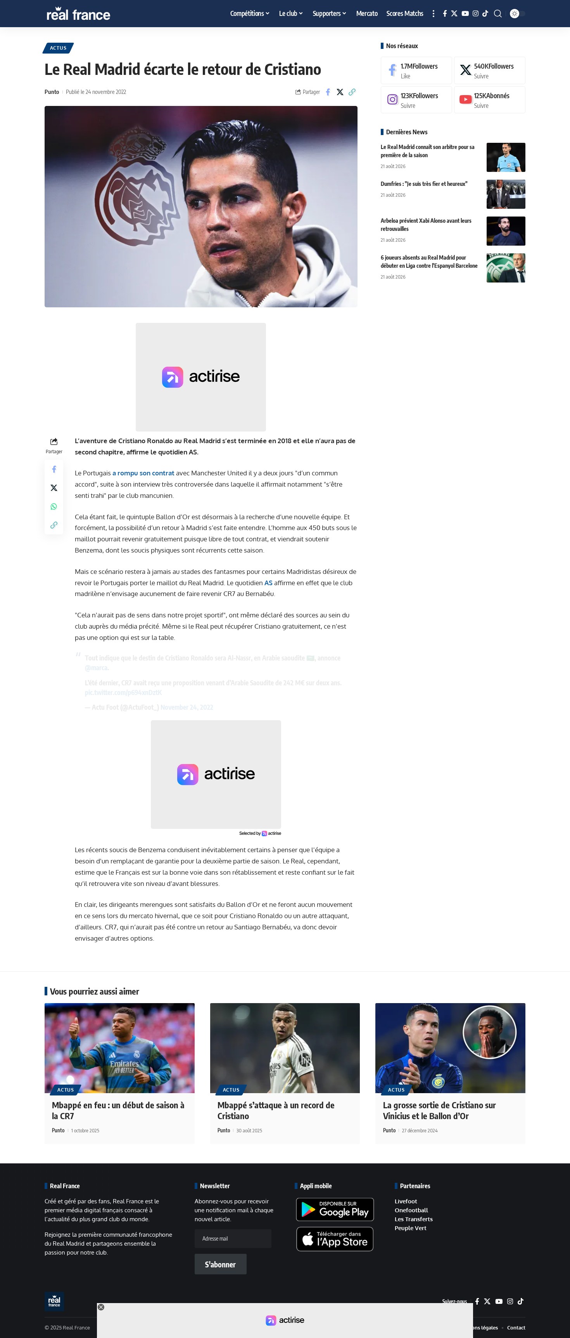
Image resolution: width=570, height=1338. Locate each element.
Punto (52, 91)
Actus (58, 48)
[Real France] (95, 13)
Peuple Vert (411, 1228)
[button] (433, 13)
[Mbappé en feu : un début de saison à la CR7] (120, 1048)
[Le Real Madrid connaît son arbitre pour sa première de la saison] (506, 157)
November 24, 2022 (187, 707)
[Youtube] (489, 100)
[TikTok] (485, 13)
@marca (96, 667)
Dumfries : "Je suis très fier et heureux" (424, 183)
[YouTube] (465, 13)
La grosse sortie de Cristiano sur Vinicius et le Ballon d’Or (439, 1110)
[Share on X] (340, 92)
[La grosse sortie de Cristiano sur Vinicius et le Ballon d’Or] (450, 1048)
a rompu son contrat (143, 473)
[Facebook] (445, 13)
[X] (454, 13)
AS (268, 583)
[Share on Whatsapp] (54, 506)
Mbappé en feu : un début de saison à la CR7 (118, 1110)
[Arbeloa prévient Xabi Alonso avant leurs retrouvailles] (506, 231)
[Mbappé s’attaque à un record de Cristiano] (285, 1048)
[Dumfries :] (506, 194)
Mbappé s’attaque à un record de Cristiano (276, 1110)
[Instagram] (475, 13)
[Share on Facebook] (328, 92)
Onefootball (411, 1210)
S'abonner (220, 1264)
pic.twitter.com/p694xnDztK (123, 692)
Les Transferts (414, 1219)
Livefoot (406, 1201)
